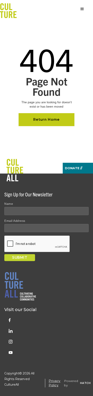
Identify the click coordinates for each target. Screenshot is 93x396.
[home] (8, 9)
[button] (82, 9)
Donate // (73, 168)
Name (8, 203)
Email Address (14, 220)
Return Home (46, 119)
